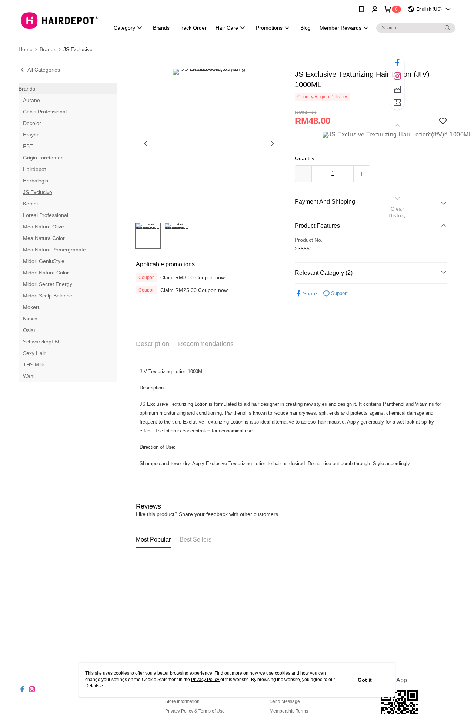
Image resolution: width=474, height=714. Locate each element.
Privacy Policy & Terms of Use (195, 711)
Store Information (182, 701)
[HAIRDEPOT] (60, 19)
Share (310, 293)
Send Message (285, 701)
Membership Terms (289, 711)
